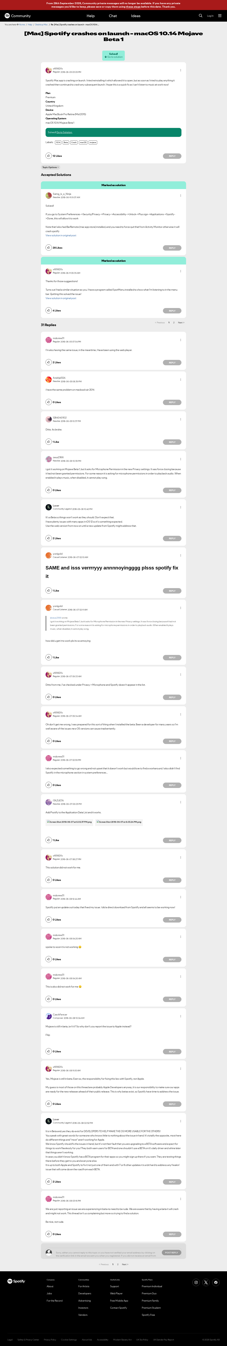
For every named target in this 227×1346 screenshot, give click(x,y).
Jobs (49, 1293)
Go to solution (114, 56)
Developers (84, 1293)
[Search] (200, 16)
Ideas (135, 15)
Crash (73, 142)
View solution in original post (61, 235)
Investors (83, 1307)
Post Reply (171, 1252)
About (50, 1286)
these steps (133, 6)
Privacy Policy (50, 1339)
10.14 (58, 142)
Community (21, 15)
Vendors (83, 1315)
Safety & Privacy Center (28, 1339)
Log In (210, 15)
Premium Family (150, 1300)
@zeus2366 (55, 617)
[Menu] (219, 16)
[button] (180, 70)
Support (114, 1286)
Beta (66, 142)
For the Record (54, 1300)
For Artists (83, 1286)
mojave (93, 142)
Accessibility (102, 1339)
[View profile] (49, 70)
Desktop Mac (41, 24)
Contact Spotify (118, 1307)
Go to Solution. (64, 132)
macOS (83, 142)
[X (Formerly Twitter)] (206, 1282)
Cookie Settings (69, 1339)
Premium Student (151, 1307)
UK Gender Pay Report (163, 1339)
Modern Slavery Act (122, 1339)
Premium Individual (152, 1286)
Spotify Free (148, 1315)
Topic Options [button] (49, 167)
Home (22, 24)
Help (91, 15)
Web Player (116, 1293)
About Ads (87, 1339)
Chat (113, 15)
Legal (10, 1339)
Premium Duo (149, 1293)
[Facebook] (216, 1282)
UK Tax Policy (142, 1339)
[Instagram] (196, 1282)
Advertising (84, 1300)
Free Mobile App (119, 1300)
